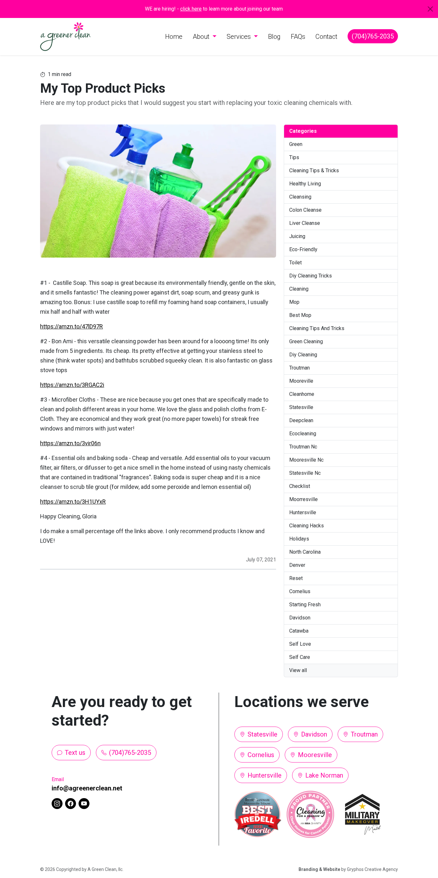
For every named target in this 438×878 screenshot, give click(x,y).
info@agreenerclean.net (87, 788)
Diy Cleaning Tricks (310, 276)
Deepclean (301, 420)
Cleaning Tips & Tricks (314, 170)
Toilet (295, 263)
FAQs (298, 36)
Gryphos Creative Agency (372, 869)
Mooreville (301, 381)
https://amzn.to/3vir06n (70, 443)
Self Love (300, 644)
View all (298, 670)
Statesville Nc (305, 473)
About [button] (202, 36)
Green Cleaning (306, 341)
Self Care (299, 657)
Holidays (299, 539)
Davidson (299, 618)
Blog (274, 36)
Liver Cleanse (304, 223)
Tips (294, 157)
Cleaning (298, 289)
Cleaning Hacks (306, 526)
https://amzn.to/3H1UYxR (73, 501)
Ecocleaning (302, 433)
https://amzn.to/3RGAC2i (72, 384)
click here (191, 9)
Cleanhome (301, 394)
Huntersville (302, 512)
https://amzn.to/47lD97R (71, 326)
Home (173, 36)
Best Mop (300, 315)
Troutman (299, 368)
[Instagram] (57, 803)
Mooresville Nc (306, 460)
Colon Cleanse (305, 210)
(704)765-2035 (373, 36)
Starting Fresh (305, 604)
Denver (297, 565)
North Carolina (305, 552)
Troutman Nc (303, 447)
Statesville (301, 407)
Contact (326, 36)
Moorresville (303, 499)
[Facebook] (70, 803)
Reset (296, 578)
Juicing (297, 236)
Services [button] (239, 36)
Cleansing (300, 197)
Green (295, 144)
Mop (294, 302)
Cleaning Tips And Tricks (316, 328)
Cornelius (299, 591)
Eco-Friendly (303, 249)
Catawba (298, 631)
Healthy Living (305, 184)
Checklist (299, 486)
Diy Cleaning (303, 355)
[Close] (430, 9)
